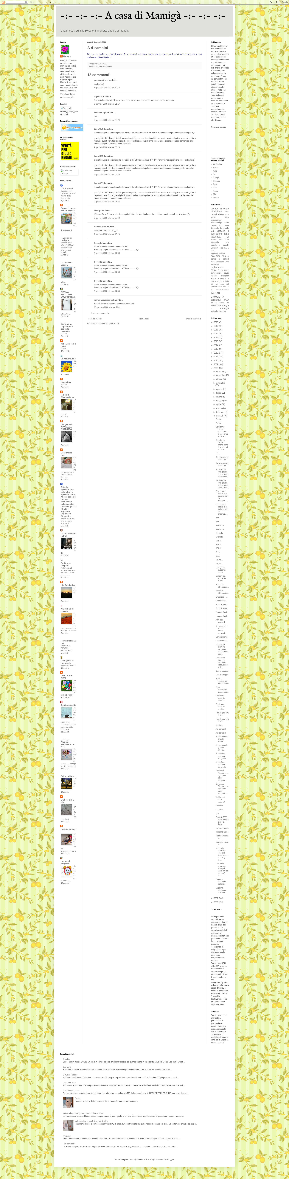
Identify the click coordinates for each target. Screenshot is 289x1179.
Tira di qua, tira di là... (222, 714)
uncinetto (214, 311)
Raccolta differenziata (222, 585)
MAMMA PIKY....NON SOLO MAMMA (68, 294)
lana (227, 242)
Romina (216, 181)
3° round (74, 590)
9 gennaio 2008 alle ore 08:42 (107, 218)
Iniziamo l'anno (222, 828)
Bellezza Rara (67, 776)
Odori (218, 552)
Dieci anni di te (69, 1083)
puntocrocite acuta (220, 273)
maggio (219, 400)
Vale (215, 171)
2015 (216, 341)
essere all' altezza (68, 665)
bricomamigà (216, 223)
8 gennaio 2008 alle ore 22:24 (107, 120)
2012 (216, 353)
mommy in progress (66, 862)
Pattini (218, 419)
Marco (216, 197)
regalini (214, 276)
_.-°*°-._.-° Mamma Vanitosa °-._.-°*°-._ (67, 743)
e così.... (64, 349)
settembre (220, 383)
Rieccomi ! (74, 363)
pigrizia (64, 385)
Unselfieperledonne (71, 1090)
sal (212, 284)
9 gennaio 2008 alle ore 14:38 (107, 253)
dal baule (224, 225)
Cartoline (219, 806)
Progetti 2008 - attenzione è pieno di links (222, 820)
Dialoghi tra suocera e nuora (221, 569)
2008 (216, 368)
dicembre (220, 371)
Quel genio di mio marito (67, 661)
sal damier (220, 284)
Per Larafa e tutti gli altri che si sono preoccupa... (222, 473)
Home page (144, 319)
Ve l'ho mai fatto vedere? (220, 799)
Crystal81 (98, 96)
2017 (216, 334)
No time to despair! (66, 564)
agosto (219, 389)
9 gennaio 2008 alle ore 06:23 (107, 147)
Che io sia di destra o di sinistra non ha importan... (222, 496)
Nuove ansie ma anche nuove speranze (67, 521)
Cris (215, 188)
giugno (219, 397)
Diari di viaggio (222, 671)
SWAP (226, 300)
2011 (216, 357)
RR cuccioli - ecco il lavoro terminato (221, 629)
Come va (74, 434)
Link (217, 813)
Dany (215, 184)
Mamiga (97, 210)
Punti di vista (221, 604)
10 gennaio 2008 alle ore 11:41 (107, 307)
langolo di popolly (220, 245)
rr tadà (226, 281)
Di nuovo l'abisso (70, 1075)
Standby (66, 1059)
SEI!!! (218, 541)
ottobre (219, 379)
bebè (227, 214)
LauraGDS (99, 129)
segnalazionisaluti (222, 289)
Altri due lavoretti (220, 621)
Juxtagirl (151, 1159)
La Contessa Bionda (66, 263)
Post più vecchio (193, 319)
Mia (214, 194)
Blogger (170, 1159)
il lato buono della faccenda (220, 234)
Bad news (67, 1067)
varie (221, 311)
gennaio (220, 416)
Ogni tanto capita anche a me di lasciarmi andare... (222, 431)
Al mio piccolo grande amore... (222, 738)
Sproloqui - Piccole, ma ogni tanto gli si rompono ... (222, 775)
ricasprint (225, 276)
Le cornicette (69, 1144)
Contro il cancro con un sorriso (68, 209)
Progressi (67, 1136)
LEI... (218, 453)
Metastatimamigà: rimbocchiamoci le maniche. (83, 1113)
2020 (216, 322)
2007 (216, 898)
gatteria (221, 231)
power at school (220, 259)
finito (213, 231)
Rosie (215, 167)
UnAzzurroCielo (68, 359)
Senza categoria (105, 66)
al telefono (219, 214)
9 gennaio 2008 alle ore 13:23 (107, 234)
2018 (216, 330)
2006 (216, 902)
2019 (216, 326)
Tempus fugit (221, 612)
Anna (215, 191)
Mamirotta (220, 525)
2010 (216, 360)
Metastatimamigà (218, 253)
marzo (219, 408)
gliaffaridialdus (68, 585)
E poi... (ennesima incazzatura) (222, 681)
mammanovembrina (103, 300)
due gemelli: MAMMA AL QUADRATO (67, 426)
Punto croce (223, 270)
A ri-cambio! (221, 729)
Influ (217, 518)
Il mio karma (67, 188)
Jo (214, 174)
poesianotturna (101, 80)
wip (225, 311)
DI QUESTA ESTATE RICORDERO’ (67, 648)
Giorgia (216, 178)
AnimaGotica (100, 227)
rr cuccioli (222, 278)
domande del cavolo (220, 228)
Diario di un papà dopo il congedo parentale (67, 327)
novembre (220, 375)
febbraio (220, 412)
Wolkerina (217, 164)
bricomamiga (216, 220)
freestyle (98, 243)
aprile (219, 404)
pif (228, 256)
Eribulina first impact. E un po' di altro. (91, 1121)
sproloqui (216, 299)
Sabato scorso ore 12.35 (222, 458)
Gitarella (219, 533)
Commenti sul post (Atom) (107, 323)
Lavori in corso (217, 248)
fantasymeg (99, 113)
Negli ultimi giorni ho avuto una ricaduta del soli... (222, 649)
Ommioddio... (221, 597)
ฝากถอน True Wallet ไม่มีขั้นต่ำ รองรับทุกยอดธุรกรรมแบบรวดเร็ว (68, 248)
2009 (216, 364)
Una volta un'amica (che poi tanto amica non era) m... (222, 854)
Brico (227, 217)
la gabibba (66, 382)
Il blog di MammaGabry (67, 396)
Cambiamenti (221, 637)
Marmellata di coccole (67, 610)
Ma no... (219, 560)
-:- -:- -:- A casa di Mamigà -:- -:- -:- (143, 16)
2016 (216, 337)
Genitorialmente (68, 705)
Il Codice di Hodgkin (66, 239)
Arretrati (219, 725)
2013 (216, 349)
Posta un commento (100, 313)
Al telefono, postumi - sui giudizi (221, 756)
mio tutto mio (218, 256)
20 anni (64, 334)
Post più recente (95, 319)
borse (213, 217)
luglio (218, 393)
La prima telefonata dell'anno (221, 881)
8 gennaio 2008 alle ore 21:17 (107, 104)
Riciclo (213, 278)
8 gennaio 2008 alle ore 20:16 (107, 87)
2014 (216, 345)
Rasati (78, 1098)
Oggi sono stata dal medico (220, 698)
